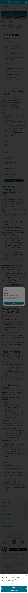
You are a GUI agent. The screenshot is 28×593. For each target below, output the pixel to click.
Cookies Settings (14, 584)
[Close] (26, 575)
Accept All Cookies (14, 590)
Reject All (14, 587)
